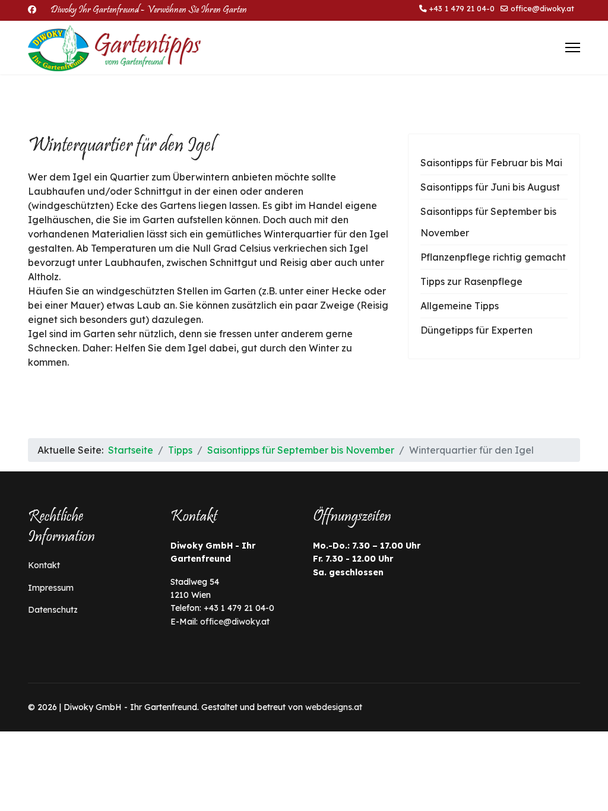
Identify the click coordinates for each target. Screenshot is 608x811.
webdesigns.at (333, 707)
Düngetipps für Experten (476, 330)
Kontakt (44, 565)
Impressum (51, 587)
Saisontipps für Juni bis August (490, 187)
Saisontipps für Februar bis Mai (491, 163)
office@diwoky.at (542, 8)
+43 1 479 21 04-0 (462, 8)
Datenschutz (53, 609)
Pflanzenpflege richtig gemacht (493, 257)
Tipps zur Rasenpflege (471, 281)
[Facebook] (32, 9)
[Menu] (572, 47)
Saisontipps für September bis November (488, 222)
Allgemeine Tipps (459, 306)
